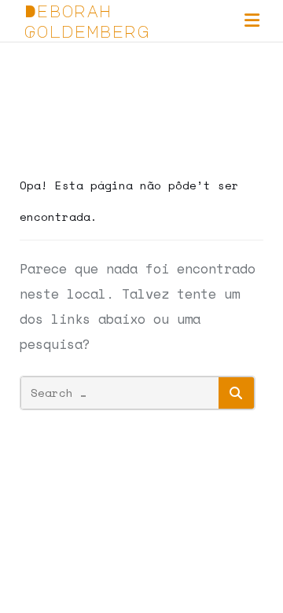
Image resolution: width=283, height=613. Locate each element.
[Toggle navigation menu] (252, 21)
